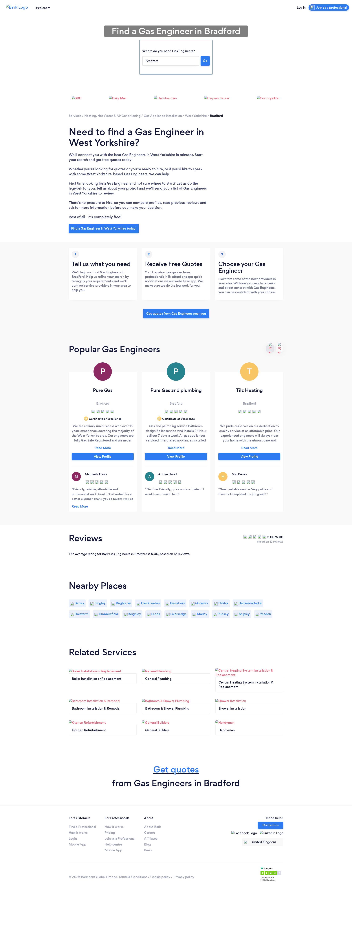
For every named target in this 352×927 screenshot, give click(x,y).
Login (73, 838)
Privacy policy (183, 877)
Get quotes (176, 769)
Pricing (110, 832)
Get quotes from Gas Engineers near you (176, 313)
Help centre (113, 844)
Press (148, 850)
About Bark (152, 827)
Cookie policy (160, 877)
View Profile (102, 456)
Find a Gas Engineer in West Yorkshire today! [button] (103, 228)
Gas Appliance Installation (163, 116)
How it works (78, 832)
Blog (147, 844)
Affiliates (150, 838)
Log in (301, 7)
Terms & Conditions (133, 877)
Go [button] (205, 61)
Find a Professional (82, 827)
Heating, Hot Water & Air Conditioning (112, 116)
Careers (149, 832)
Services (75, 116)
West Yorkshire (196, 116)
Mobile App (77, 844)
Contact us (271, 825)
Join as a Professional (120, 838)
